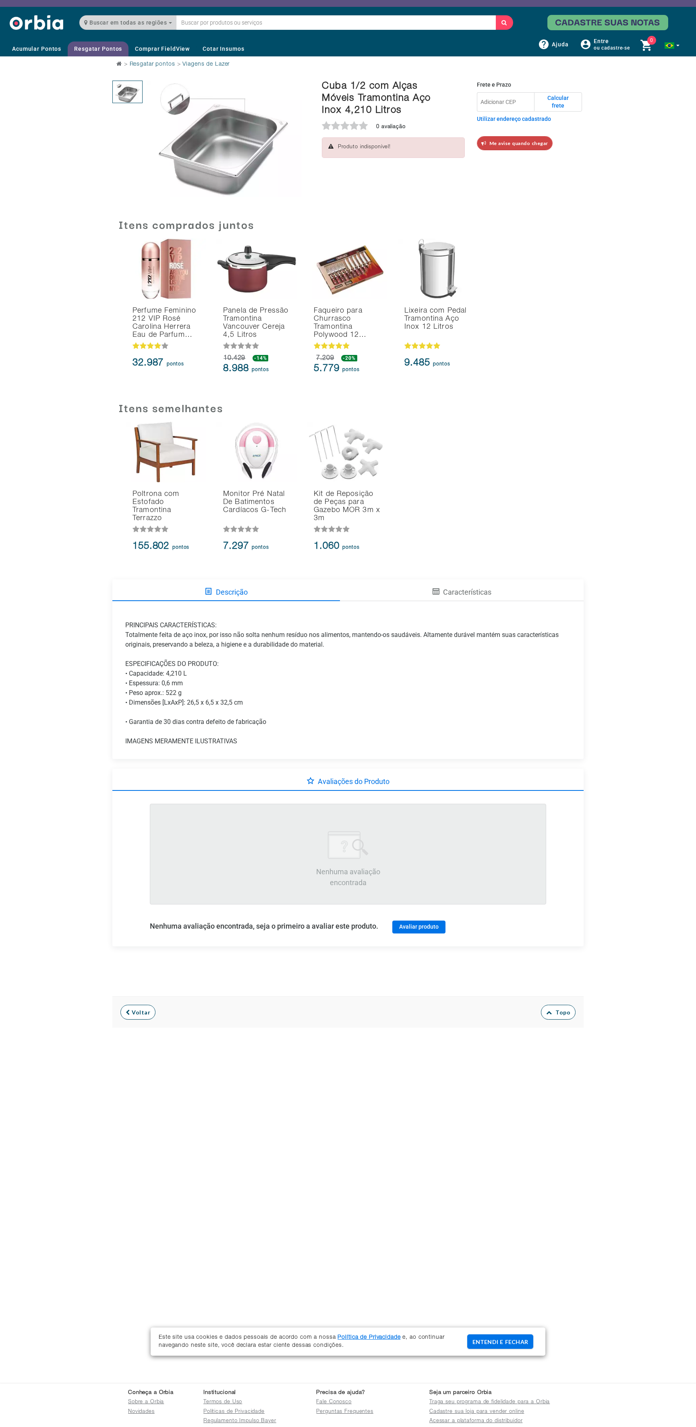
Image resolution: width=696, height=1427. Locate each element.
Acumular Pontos (36, 49)
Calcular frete (558, 102)
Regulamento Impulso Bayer (239, 1421)
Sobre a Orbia (146, 1402)
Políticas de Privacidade (234, 1412)
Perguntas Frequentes (344, 1412)
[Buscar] (504, 22)
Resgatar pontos (152, 64)
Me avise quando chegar (517, 143)
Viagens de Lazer (206, 64)
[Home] (36, 22)
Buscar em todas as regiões (128, 22)
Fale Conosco (334, 1402)
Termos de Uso (222, 1402)
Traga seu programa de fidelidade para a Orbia (489, 1402)
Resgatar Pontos (98, 49)
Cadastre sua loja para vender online (476, 1412)
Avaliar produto (419, 926)
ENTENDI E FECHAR (500, 1341)
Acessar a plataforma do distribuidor (476, 1421)
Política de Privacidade (369, 1337)
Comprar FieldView (162, 49)
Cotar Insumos (223, 49)
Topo (561, 1012)
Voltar (140, 1012)
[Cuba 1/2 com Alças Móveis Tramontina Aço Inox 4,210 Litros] (127, 92)
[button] (672, 45)
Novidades (141, 1412)
